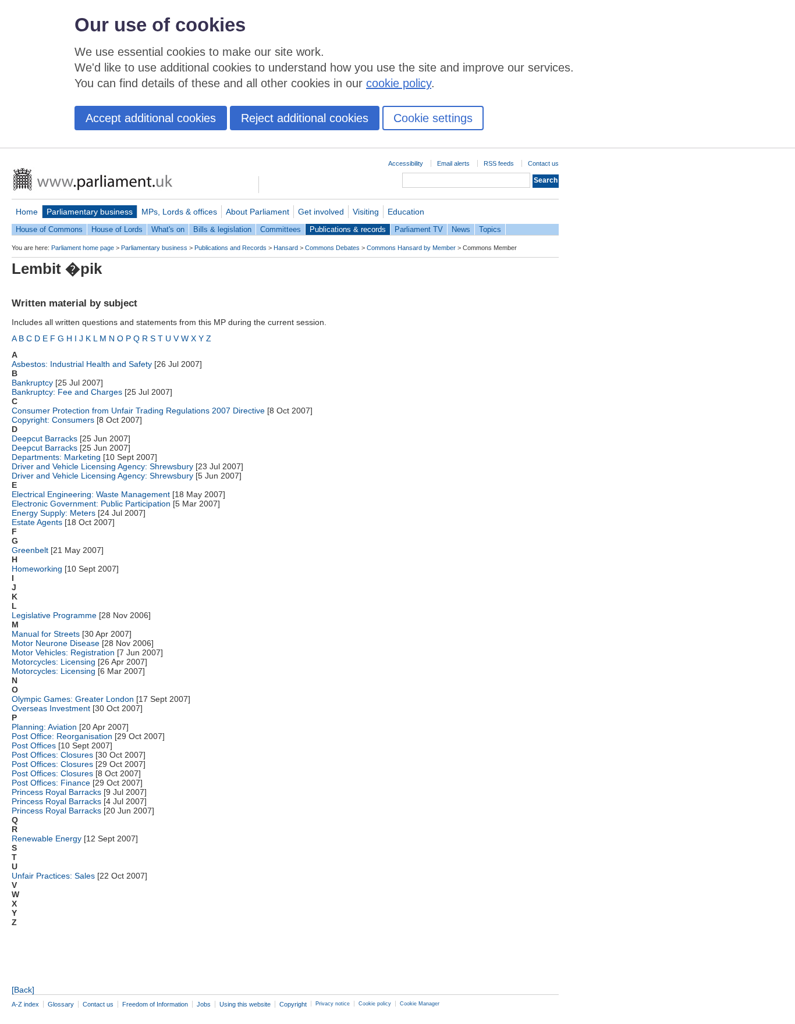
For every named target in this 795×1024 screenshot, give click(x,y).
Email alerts (453, 163)
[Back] (23, 989)
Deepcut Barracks (44, 438)
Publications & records (348, 229)
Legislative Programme (54, 615)
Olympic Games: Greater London (73, 699)
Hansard (286, 247)
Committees (280, 229)
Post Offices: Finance (51, 782)
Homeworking (37, 568)
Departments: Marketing (56, 457)
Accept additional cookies (151, 118)
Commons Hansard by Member (411, 247)
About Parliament (257, 211)
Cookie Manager (419, 1004)
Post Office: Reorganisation (62, 736)
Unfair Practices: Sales (53, 875)
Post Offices (34, 745)
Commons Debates (332, 247)
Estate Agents (37, 522)
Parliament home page (82, 247)
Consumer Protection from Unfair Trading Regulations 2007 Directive (138, 410)
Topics (490, 229)
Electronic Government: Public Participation (91, 503)
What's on (167, 229)
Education (406, 211)
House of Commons (49, 229)
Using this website (245, 1004)
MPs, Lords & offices (179, 211)
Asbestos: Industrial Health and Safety (82, 364)
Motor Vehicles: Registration (63, 652)
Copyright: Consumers (53, 419)
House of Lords (117, 229)
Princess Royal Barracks (56, 792)
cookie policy (398, 83)
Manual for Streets (46, 633)
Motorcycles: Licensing (53, 661)
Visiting (366, 211)
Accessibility (405, 163)
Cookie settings (433, 118)
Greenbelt (30, 550)
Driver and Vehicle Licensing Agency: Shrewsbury (102, 466)
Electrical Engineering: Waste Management (91, 494)
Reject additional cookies (304, 118)
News (461, 229)
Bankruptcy (32, 382)
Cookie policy (375, 1004)
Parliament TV (419, 229)
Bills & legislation (222, 229)
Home (27, 211)
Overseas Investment (51, 708)
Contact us (543, 163)
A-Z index (25, 1004)
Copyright (293, 1004)
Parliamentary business (90, 211)
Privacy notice (332, 1004)
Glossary (61, 1004)
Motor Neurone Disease (56, 643)
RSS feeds (499, 163)
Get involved (321, 211)
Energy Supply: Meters (53, 513)
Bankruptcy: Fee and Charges (67, 392)
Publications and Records (230, 247)
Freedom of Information (155, 1004)
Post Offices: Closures (52, 754)
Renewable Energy (46, 838)
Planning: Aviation (44, 727)
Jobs (204, 1004)
